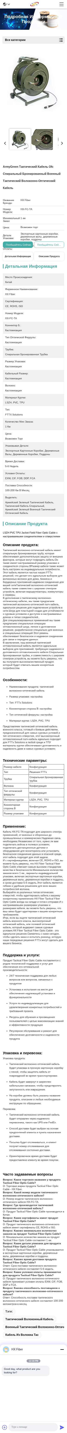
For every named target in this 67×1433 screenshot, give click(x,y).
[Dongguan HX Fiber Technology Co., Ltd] (34, 4)
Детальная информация (18, 256)
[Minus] (62, 1349)
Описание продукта (49, 256)
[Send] (62, 1427)
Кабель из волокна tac (22, 1334)
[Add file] (4, 1427)
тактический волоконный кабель (29, 1319)
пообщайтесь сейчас (18, 244)
